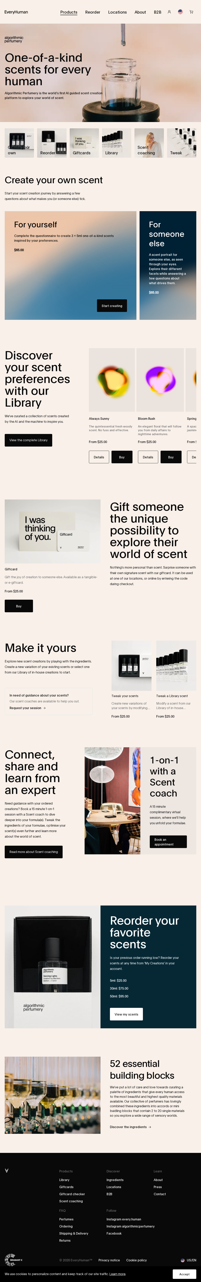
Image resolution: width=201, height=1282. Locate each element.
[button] (19, 143)
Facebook (114, 1233)
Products (68, 11)
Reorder (92, 11)
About (140, 11)
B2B (157, 11)
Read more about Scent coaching (33, 852)
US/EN (191, 1260)
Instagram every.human (124, 1219)
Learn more (117, 1274)
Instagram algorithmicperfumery (131, 1226)
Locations (117, 11)
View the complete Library (28, 440)
